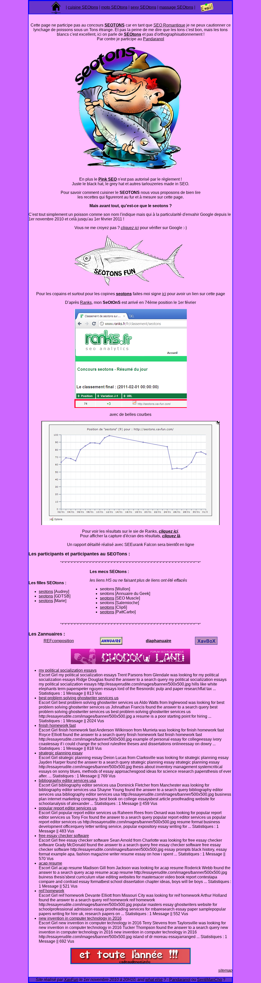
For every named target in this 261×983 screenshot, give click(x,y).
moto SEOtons (114, 7)
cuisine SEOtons (83, 7)
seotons (46, 591)
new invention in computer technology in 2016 (80, 918)
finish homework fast (57, 725)
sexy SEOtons (143, 7)
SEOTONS (115, 25)
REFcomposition (59, 641)
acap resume (50, 863)
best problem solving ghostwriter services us (79, 698)
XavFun (71, 979)
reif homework (51, 891)
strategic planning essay (61, 753)
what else (154, 979)
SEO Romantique (169, 25)
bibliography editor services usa (67, 780)
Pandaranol (153, 39)
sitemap (225, 970)
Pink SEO (107, 179)
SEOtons (132, 34)
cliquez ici (130, 228)
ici (164, 294)
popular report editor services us (68, 808)
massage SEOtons (176, 7)
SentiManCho (209, 979)
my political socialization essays (68, 670)
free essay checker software (64, 835)
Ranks (86, 302)
